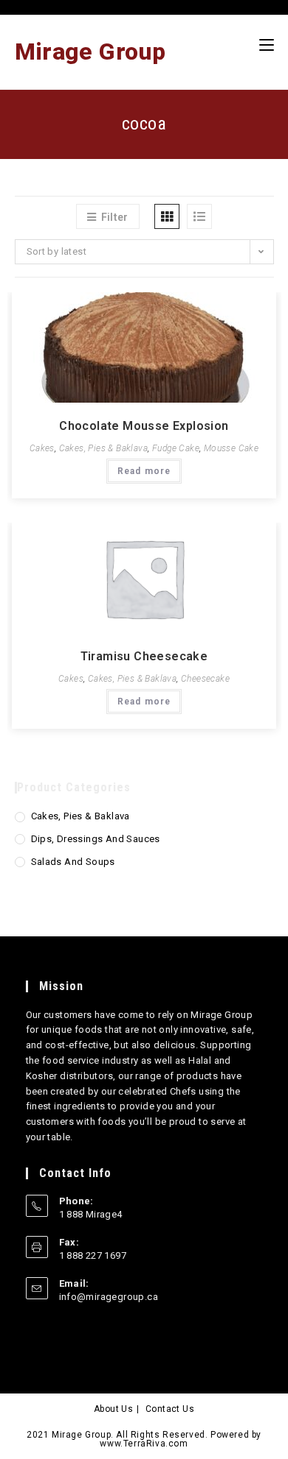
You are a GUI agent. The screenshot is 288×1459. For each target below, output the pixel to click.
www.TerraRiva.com (144, 1443)
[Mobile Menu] (266, 44)
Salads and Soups (73, 861)
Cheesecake (205, 679)
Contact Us (169, 1409)
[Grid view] (166, 216)
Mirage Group (90, 52)
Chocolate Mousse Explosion (143, 426)
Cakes (42, 448)
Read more (144, 471)
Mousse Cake (231, 448)
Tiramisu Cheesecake (144, 656)
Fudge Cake (175, 448)
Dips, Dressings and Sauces (95, 838)
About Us (113, 1409)
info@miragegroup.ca (109, 1296)
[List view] (199, 216)
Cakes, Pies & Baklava (103, 448)
